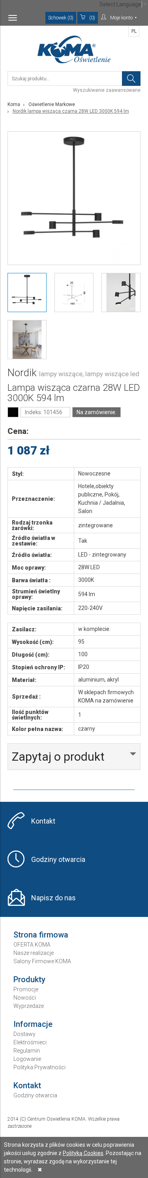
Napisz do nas (53, 898)
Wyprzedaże (28, 1006)
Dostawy (24, 1034)
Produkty (29, 979)
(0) (92, 18)
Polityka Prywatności (39, 1067)
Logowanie (27, 1059)
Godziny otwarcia (58, 859)
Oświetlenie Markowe (51, 104)
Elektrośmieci (30, 1042)
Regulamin (26, 1050)
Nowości (24, 997)
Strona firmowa (40, 934)
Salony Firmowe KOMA (42, 961)
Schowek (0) (60, 18)
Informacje (32, 1024)
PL (134, 31)
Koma (13, 104)
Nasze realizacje (33, 953)
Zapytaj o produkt (58, 756)
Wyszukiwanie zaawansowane (107, 90)
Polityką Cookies (83, 1153)
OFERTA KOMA (32, 944)
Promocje (25, 989)
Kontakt (43, 821)
